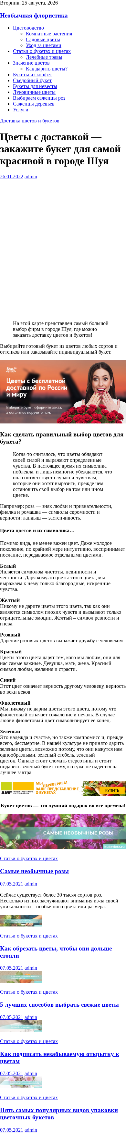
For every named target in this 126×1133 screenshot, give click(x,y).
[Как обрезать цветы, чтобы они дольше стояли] (21, 924)
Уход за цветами (43, 45)
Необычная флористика (34, 15)
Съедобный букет (32, 80)
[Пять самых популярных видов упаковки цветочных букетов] (21, 1086)
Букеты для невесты (35, 86)
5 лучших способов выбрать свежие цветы (59, 1004)
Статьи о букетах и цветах (42, 51)
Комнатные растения (49, 33)
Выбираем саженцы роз (39, 98)
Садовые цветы (43, 39)
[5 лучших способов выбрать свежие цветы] (21, 981)
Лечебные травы (44, 57)
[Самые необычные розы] (63, 847)
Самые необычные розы (34, 871)
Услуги (20, 109)
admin (31, 176)
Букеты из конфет (32, 74)
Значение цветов (31, 63)
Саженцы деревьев (34, 104)
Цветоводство (28, 28)
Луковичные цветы (34, 92)
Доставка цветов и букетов (29, 120)
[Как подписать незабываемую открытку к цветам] (21, 1030)
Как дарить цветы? (47, 68)
